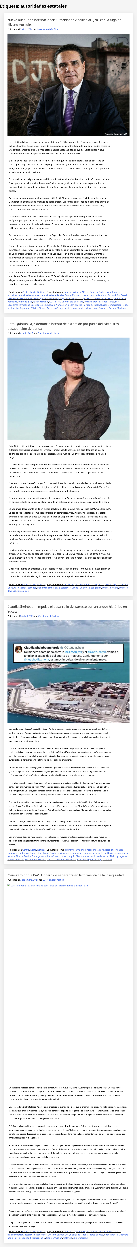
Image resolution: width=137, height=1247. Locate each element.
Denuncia (42, 587)
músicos (123, 587)
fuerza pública (96, 1234)
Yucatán (108, 859)
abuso (68, 292)
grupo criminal (40, 301)
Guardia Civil (55, 301)
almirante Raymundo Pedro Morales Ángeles (87, 849)
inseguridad (25, 1237)
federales (86, 853)
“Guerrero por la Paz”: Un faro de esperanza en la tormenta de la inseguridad (65, 875)
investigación (94, 587)
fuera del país (25, 301)
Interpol (103, 301)
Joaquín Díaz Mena (76, 856)
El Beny (37, 298)
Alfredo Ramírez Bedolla (94, 292)
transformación (54, 1237)
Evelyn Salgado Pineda (76, 1234)
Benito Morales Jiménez (77, 295)
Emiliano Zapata (56, 1234)
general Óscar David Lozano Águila (110, 853)
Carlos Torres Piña (110, 295)
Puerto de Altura (15, 859)
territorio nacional (73, 308)
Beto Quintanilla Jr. (107, 584)
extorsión (53, 587)
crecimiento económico (69, 853)
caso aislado (20, 587)
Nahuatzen (61, 304)
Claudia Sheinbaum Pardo (43, 853)
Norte (33, 292)
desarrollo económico (35, 1234)
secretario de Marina (35, 859)
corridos (32, 587)
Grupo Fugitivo (79, 587)
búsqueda (95, 295)
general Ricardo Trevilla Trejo (22, 856)
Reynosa (11, 590)
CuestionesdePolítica (47, 29)
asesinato (69, 584)
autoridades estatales (30, 295)
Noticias (41, 292)
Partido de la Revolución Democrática (102, 304)
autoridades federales (53, 295)
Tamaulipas (23, 590)
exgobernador (67, 298)
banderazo (23, 853)
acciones (76, 292)
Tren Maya (97, 859)
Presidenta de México (105, 856)
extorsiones (65, 587)
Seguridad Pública (29, 308)
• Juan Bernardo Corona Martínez (109, 308)
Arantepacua (113, 292)
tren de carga (84, 859)
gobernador (44, 856)
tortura (87, 308)
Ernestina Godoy (50, 298)
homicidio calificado (73, 301)
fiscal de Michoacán (96, 298)
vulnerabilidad (80, 1237)
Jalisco (111, 301)
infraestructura (58, 856)
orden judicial (75, 304)
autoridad (12, 295)
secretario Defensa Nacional (61, 859)
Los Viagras (37, 304)
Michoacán (49, 304)
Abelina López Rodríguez (77, 1231)
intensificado (91, 301)
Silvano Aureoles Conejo (51, 308)
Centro (25, 292)
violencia (67, 1237)
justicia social (38, 1237)
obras (90, 856)
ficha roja (80, 298)
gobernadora (111, 1234)
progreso (122, 856)
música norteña (110, 587)
